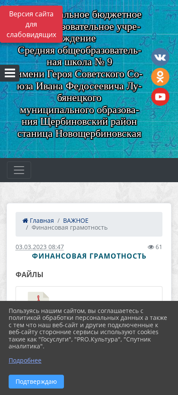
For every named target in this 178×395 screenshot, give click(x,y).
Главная (41, 220)
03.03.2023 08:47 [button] (40, 247)
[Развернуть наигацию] (19, 170)
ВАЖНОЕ (76, 220)
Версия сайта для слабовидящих (31, 24)
